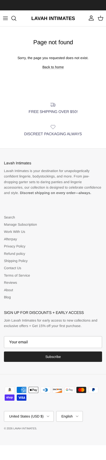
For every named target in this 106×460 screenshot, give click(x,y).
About (8, 290)
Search (9, 217)
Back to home (53, 67)
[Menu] (5, 18)
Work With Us (14, 232)
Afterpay (10, 239)
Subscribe (53, 357)
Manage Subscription (20, 224)
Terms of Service (17, 275)
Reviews (10, 283)
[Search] (16, 18)
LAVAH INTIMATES (24, 428)
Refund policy (14, 254)
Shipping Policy (16, 261)
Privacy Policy (14, 246)
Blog (7, 297)
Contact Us (12, 268)
